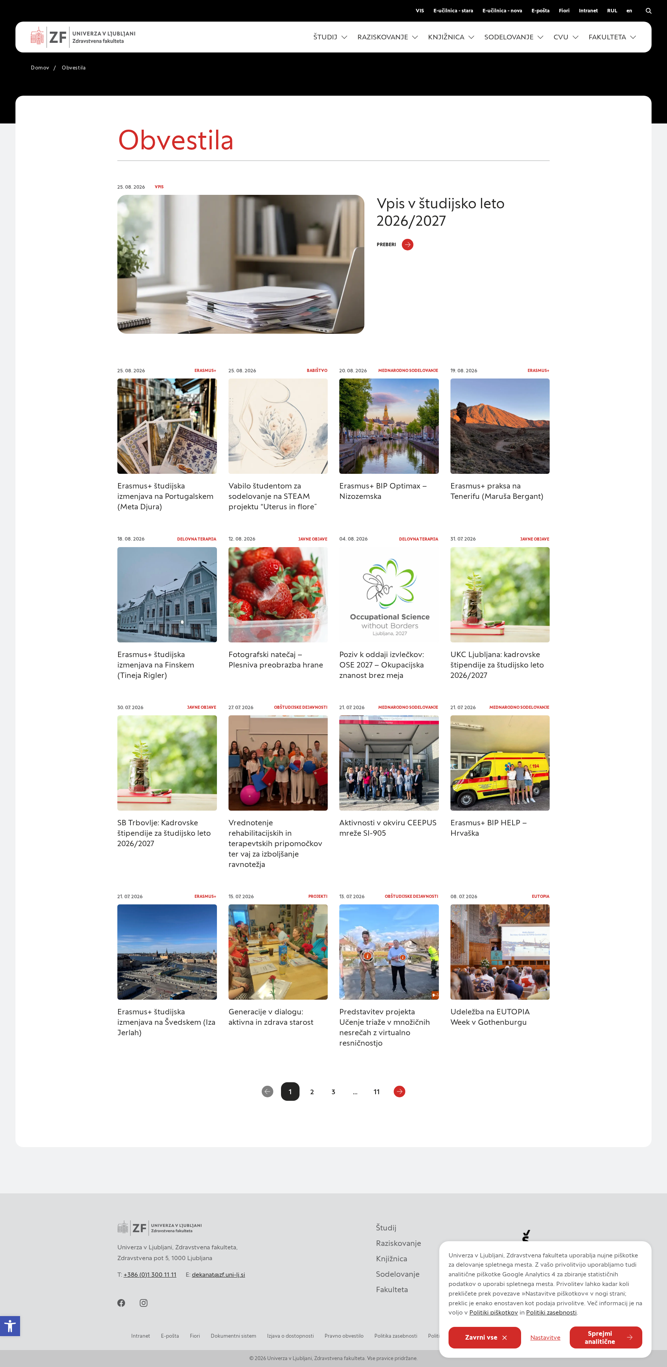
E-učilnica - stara (453, 10)
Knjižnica (391, 1259)
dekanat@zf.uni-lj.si (218, 1274)
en (629, 10)
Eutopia (540, 896)
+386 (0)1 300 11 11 (150, 1274)
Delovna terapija (196, 539)
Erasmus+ (205, 370)
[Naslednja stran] (399, 1091)
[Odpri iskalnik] (648, 11)
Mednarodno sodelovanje (408, 370)
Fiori (564, 10)
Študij (386, 1228)
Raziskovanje (398, 1243)
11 (377, 1091)
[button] (330, 37)
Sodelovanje (398, 1274)
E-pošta (541, 10)
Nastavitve (545, 1337)
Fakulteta (392, 1289)
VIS (420, 10)
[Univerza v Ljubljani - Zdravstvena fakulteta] (83, 37)
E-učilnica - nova (502, 10)
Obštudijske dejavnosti (300, 707)
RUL (612, 10)
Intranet (588, 10)
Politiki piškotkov (493, 1312)
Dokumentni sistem (233, 1336)
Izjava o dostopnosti (290, 1336)
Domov (40, 67)
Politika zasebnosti (395, 1336)
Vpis (159, 186)
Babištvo (317, 370)
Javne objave (312, 539)
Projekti (317, 896)
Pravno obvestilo (344, 1336)
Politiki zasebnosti (551, 1312)
